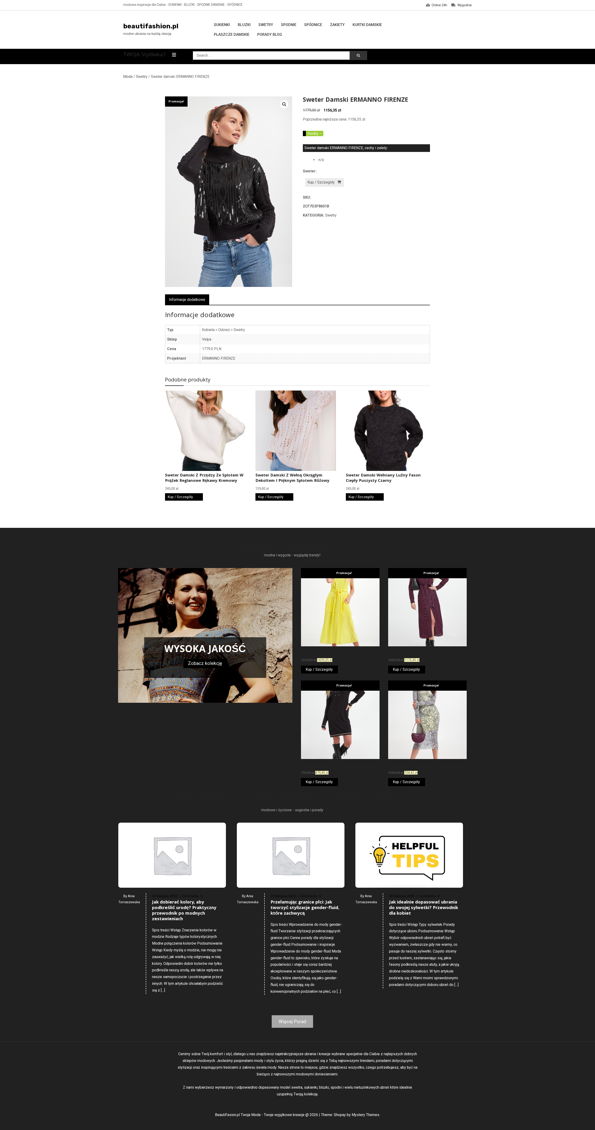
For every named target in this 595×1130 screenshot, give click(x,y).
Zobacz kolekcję (205, 663)
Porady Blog (269, 34)
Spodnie (288, 25)
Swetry (265, 25)
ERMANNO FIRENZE (218, 358)
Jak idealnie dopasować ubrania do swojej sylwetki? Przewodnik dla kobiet (423, 908)
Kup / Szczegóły (321, 182)
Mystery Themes (365, 1115)
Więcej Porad (292, 1021)
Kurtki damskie (367, 25)
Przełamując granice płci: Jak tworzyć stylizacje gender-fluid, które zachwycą (305, 908)
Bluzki (244, 25)
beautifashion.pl (150, 26)
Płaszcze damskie (231, 34)
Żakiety (337, 25)
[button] (284, 104)
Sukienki (222, 25)
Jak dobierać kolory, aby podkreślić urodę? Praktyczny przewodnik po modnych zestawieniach (184, 911)
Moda (127, 76)
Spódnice (313, 25)
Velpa (206, 339)
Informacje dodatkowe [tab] (187, 299)
